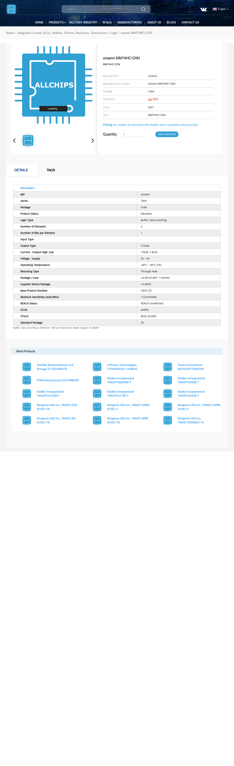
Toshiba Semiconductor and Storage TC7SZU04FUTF (55, 367)
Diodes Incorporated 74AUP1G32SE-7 (191, 394)
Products (56, 22)
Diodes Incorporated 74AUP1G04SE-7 (191, 380)
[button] (91, 140)
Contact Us (190, 22)
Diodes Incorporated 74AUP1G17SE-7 (120, 394)
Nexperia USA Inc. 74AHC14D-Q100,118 (56, 420)
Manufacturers (129, 22)
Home (39, 22)
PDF (155, 99)
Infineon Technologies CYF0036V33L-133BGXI (122, 367)
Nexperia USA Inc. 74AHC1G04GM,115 (191, 420)
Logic (114, 33)
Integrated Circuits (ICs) (33, 33)
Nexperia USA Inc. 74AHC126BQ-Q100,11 (128, 407)
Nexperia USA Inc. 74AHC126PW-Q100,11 (199, 407)
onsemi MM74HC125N (136, 33)
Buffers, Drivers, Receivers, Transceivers (79, 33)
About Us (154, 22)
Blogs (171, 22)
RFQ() (107, 22)
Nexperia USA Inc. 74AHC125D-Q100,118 (57, 407)
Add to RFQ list (167, 134)
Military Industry (83, 22)
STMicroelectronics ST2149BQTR (58, 380)
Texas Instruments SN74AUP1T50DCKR (191, 367)
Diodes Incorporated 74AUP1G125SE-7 (50, 394)
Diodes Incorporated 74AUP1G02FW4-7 (120, 380)
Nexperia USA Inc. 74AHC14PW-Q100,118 (128, 420)
